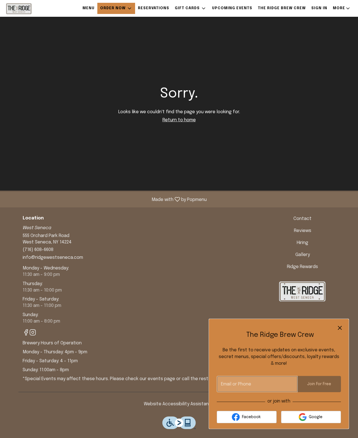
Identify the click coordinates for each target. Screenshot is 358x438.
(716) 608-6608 (38, 249)
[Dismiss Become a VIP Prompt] (340, 328)
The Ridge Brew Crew (282, 8)
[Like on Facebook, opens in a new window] (26, 333)
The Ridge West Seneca (302, 291)
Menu (89, 8)
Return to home (179, 120)
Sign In (319, 8)
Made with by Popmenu (105, 199)
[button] (116, 8)
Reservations (153, 8)
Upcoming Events (232, 8)
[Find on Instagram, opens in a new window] (32, 333)
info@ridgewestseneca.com (53, 257)
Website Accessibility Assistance (179, 404)
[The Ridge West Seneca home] (29, 8)
